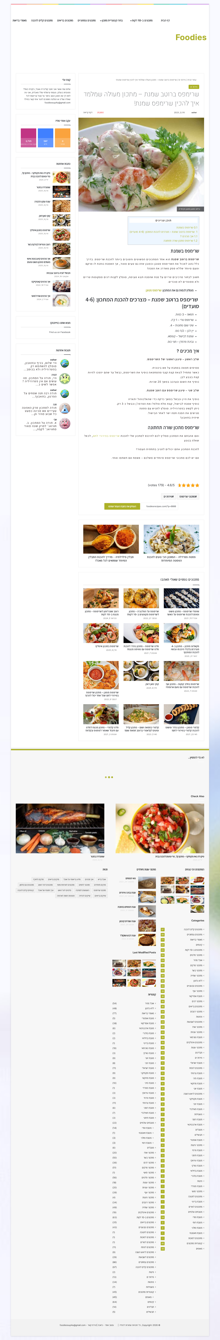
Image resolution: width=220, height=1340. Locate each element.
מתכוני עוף (197, 991)
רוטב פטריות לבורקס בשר (39, 244)
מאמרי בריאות (20, 20)
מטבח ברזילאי (196, 1171)
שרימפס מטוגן (153, 290)
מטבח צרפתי (196, 1073)
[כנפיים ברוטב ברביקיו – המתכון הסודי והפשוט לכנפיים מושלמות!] (197, 900)
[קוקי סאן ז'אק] (141, 671)
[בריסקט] (197, 890)
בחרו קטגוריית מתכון (112, 20)
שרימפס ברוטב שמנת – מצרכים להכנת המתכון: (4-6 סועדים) (163, 231)
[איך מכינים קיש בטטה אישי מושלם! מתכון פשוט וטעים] (61, 263)
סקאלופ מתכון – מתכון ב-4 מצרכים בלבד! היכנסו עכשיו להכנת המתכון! (185, 649)
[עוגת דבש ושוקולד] (147, 940)
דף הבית (165, 20)
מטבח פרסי (197, 1150)
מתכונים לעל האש (45, 885)
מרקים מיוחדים (100, 885)
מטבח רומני (197, 1119)
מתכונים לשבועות (194, 1022)
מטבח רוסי (197, 1222)
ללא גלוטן (198, 980)
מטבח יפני (197, 1104)
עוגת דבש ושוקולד (128, 935)
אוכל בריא (102, 879)
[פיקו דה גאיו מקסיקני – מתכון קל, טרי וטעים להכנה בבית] (61, 177)
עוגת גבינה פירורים (127, 892)
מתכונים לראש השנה (193, 1093)
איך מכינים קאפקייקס (41, 281)
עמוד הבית (192, 79)
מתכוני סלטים (196, 955)
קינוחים (199, 945)
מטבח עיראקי (196, 1160)
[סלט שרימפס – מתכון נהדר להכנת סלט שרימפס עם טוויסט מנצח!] (141, 633)
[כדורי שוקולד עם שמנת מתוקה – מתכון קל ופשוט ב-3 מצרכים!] (167, 889)
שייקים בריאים (100, 896)
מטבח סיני (197, 1078)
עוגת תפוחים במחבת (127, 906)
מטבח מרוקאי (196, 1083)
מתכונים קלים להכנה (42, 20)
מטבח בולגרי (196, 1176)
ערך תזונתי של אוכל (45, 890)
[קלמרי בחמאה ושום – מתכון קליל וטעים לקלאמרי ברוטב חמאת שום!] (141, 714)
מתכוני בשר (197, 970)
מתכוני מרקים (196, 965)
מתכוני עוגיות (196, 1032)
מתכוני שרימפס (187, 496)
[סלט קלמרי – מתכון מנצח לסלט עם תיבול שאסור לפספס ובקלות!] (101, 714)
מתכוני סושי (197, 1191)
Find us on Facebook (59, 332)
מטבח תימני (197, 1155)
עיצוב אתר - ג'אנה (105, 1325)
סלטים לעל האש (64, 890)
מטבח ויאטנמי (196, 1233)
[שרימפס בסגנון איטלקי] (101, 633)
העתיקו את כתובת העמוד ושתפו (122, 506)
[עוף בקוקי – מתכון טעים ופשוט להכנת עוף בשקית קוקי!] (182, 889)
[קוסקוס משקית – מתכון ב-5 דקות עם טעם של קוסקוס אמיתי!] (167, 900)
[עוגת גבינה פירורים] (147, 897)
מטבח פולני (197, 1227)
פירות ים (182, 79)
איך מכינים (89, 879)
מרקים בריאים (53, 879)
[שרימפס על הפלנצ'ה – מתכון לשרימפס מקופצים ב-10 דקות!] (141, 598)
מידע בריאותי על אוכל (72, 879)
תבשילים (198, 1135)
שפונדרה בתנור (43, 187)
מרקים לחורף (38, 879)
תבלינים (198, 1052)
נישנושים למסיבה (82, 890)
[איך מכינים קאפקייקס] (61, 286)
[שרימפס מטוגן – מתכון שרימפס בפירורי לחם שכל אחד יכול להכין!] (101, 675)
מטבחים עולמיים (195, 1212)
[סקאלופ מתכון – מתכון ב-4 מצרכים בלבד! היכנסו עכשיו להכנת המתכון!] (181, 633)
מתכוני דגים (197, 1001)
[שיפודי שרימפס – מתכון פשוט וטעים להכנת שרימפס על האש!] (181, 598)
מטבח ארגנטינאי (194, 1124)
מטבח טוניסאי (196, 1037)
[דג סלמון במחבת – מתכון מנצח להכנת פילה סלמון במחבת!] (182, 880)
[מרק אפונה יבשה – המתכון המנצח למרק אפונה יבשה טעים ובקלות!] (197, 909)
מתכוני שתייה (196, 975)
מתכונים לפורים (195, 1206)
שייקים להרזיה (84, 896)
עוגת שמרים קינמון (128, 921)
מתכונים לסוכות (195, 1238)
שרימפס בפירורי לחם (106, 436)
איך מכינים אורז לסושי (41, 296)
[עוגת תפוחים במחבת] (147, 911)
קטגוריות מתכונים (194, 1243)
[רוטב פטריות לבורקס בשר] (61, 249)
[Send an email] (190, 112)
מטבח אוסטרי (196, 1140)
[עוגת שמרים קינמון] (147, 926)
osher (194, 112)
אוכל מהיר (197, 960)
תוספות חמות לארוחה (66, 896)
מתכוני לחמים (84, 885)
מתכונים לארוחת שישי (65, 885)
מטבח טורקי (197, 1165)
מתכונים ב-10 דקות (142, 20)
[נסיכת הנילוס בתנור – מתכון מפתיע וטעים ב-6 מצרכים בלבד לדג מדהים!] (182, 900)
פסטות (199, 1016)
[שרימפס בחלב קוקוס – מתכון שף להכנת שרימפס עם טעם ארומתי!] (181, 671)
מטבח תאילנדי (196, 1109)
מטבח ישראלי (196, 1063)
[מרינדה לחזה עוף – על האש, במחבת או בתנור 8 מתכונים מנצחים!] (197, 880)
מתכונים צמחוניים (87, 20)
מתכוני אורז (197, 1027)
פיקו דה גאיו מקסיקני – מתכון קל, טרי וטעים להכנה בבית (179, 856)
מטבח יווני (198, 1088)
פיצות (199, 1181)
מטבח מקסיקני (195, 1099)
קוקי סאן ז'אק (152, 684)
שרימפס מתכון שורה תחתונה (180, 240)
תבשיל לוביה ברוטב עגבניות (58, 273)
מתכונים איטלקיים (194, 1042)
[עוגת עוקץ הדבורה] (61, 206)
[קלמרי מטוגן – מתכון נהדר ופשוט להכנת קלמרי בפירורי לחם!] (181, 714)
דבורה (54, 374)
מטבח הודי (197, 1217)
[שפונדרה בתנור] (61, 192)
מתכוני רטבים (196, 1011)
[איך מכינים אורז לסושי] (61, 300)
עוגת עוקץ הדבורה (42, 201)
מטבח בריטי (197, 1201)
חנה (55, 404)
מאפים (199, 1248)
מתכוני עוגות (196, 1047)
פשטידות (198, 1114)
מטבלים (199, 1129)
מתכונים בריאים (65, 20)
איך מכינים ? (188, 236)
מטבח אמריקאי (195, 996)
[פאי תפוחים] (147, 883)
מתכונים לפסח (195, 1068)
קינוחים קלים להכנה (26, 890)
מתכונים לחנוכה (195, 1196)
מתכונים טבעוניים (194, 986)
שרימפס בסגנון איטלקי (107, 646)
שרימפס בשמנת (187, 227)
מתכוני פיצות (196, 1145)
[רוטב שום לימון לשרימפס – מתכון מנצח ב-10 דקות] (101, 598)
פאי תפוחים (131, 878)
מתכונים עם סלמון (27, 885)
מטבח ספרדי (196, 1186)
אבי (55, 419)
